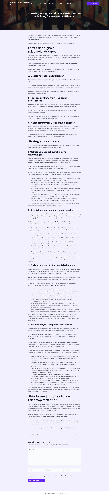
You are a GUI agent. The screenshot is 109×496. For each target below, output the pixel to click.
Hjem (39, 3)
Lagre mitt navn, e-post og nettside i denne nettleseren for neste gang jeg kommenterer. (55, 476)
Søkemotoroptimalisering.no (22, 3)
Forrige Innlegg (35, 434)
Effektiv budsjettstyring (34, 269)
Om (45, 3)
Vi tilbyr (51, 3)
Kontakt (68, 3)
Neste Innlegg (74, 434)
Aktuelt (60, 3)
